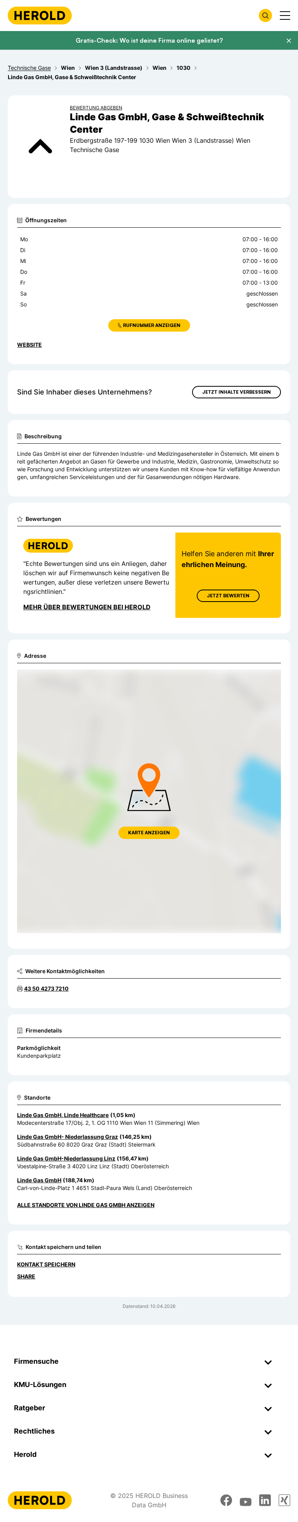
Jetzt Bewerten (228, 595)
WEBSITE (29, 344)
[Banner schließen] (288, 40)
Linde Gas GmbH (39, 1180)
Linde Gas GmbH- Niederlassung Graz (67, 1136)
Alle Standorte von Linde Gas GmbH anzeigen (85, 1205)
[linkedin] (265, 1500)
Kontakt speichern (46, 1264)
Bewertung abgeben (96, 108)
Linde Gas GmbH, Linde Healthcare (63, 1115)
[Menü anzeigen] (285, 15)
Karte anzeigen (149, 832)
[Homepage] (40, 15)
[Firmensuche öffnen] (265, 15)
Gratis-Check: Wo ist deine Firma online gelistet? (149, 40)
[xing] (284, 1500)
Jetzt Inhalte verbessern (236, 392)
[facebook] (226, 1500)
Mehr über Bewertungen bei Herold (87, 607)
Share (26, 1276)
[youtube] (245, 1500)
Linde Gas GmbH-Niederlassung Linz (66, 1158)
